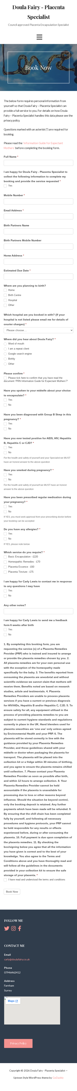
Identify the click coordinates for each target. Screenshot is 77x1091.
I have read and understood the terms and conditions (36, 879)
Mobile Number (14, 195)
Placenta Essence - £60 (20, 566)
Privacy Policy (18, 1043)
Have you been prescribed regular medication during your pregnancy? (37, 499)
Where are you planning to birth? (25, 285)
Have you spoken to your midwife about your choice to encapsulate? (37, 393)
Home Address (14, 255)
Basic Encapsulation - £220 (22, 556)
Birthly (11, 358)
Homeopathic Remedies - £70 (23, 561)
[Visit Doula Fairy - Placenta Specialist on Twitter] (6, 929)
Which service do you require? (24, 552)
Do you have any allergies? (22, 529)
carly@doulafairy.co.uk (17, 959)
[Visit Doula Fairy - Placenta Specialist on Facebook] (19, 929)
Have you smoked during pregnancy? (28, 470)
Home (11, 290)
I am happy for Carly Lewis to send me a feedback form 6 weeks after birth (35, 622)
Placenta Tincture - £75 (20, 571)
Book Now (12, 891)
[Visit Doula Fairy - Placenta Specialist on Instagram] (13, 929)
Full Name (11, 156)
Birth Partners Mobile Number (22, 240)
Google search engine (19, 353)
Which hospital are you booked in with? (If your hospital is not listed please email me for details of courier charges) (36, 319)
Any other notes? (15, 605)
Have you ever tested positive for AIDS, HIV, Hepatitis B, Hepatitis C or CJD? (37, 440)
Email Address (14, 210)
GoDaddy (58, 1077)
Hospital (12, 300)
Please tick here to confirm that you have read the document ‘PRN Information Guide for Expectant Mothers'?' (36, 379)
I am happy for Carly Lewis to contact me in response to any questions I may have (38, 584)
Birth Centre (14, 295)
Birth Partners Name (16, 225)
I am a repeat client (18, 348)
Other (10, 305)
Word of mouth (15, 343)
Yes (9, 185)
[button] (39, 36)
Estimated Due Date (17, 270)
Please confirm (14, 373)
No (9, 404)
